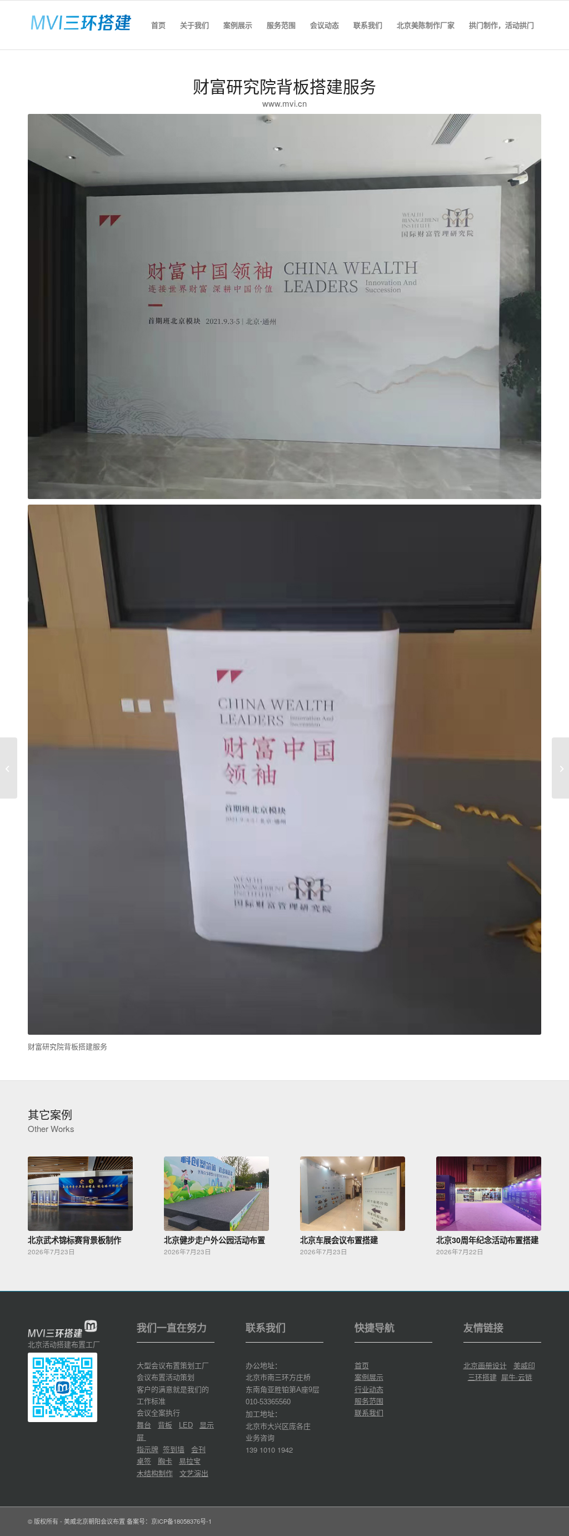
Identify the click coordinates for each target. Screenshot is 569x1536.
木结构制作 (155, 1473)
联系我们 (369, 1412)
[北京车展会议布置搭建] (352, 1193)
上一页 (44, 1197)
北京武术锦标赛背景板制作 (74, 1239)
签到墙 (173, 1449)
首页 (362, 1365)
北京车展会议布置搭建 (339, 1239)
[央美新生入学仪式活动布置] (8, 768)
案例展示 (369, 1377)
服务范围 (369, 1400)
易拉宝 (190, 1460)
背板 (165, 1424)
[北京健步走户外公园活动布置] (216, 1193)
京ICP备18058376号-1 (181, 1521)
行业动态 (369, 1389)
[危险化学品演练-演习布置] (560, 768)
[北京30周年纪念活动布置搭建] (488, 1193)
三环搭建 (482, 1377)
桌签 (144, 1460)
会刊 (198, 1449)
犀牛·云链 (516, 1377)
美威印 (524, 1365)
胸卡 (165, 1460)
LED (186, 1425)
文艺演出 (193, 1473)
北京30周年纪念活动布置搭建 (487, 1239)
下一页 (524, 1197)
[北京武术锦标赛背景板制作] (80, 1193)
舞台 (144, 1424)
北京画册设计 (485, 1365)
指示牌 (147, 1449)
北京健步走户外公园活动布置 (214, 1239)
